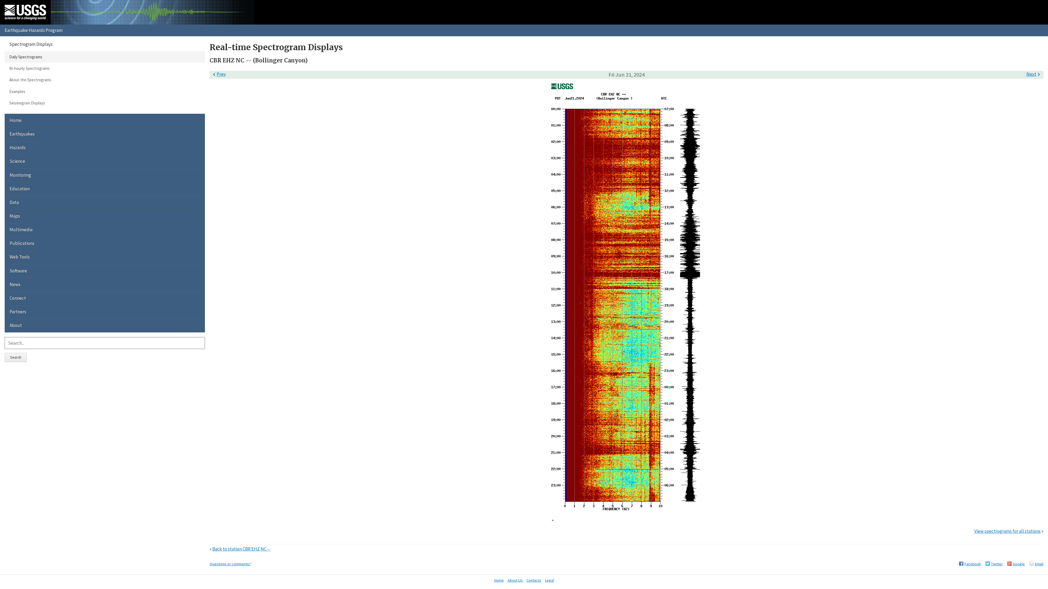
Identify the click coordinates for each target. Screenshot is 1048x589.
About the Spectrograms (30, 79)
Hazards (18, 148)
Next (1034, 74)
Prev (218, 74)
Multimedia (21, 230)
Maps (15, 216)
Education (20, 189)
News (15, 284)
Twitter (997, 563)
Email (1039, 563)
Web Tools (20, 257)
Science (17, 161)
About (16, 325)
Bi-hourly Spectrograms (29, 68)
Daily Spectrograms (25, 56)
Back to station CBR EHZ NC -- (241, 549)
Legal (549, 580)
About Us (515, 580)
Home (16, 120)
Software (18, 271)
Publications (22, 243)
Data (14, 202)
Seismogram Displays (27, 103)
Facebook (972, 563)
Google (1019, 563)
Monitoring (20, 175)
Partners (18, 312)
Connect (18, 298)
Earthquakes (22, 134)
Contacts (533, 580)
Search (15, 357)
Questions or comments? (230, 563)
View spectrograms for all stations (1007, 531)
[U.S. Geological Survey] (25, 12)
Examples (17, 91)
